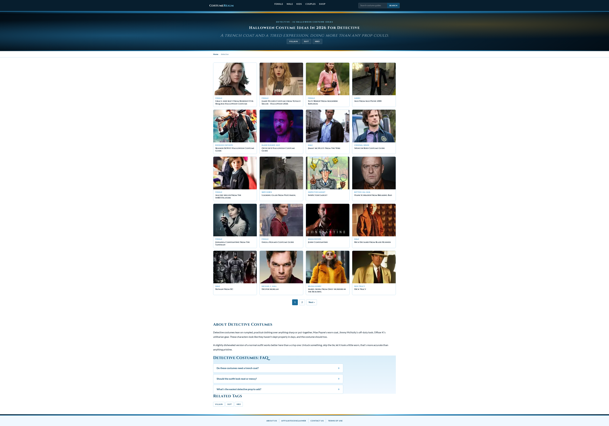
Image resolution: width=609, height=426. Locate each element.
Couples (310, 4)
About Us (271, 421)
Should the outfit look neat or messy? (278, 379)
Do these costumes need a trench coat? (278, 368)
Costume (221, 6)
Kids (299, 4)
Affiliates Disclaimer (293, 421)
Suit (306, 41)
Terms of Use (335, 421)
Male (290, 4)
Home (215, 54)
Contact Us (317, 421)
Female (278, 4)
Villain (293, 41)
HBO (317, 41)
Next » (312, 302)
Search (393, 5)
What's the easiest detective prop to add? (278, 389)
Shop (322, 4)
